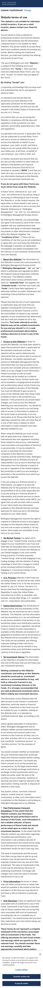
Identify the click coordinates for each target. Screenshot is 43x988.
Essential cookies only (21, 976)
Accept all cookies (21, 983)
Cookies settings (21, 970)
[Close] (40, 954)
